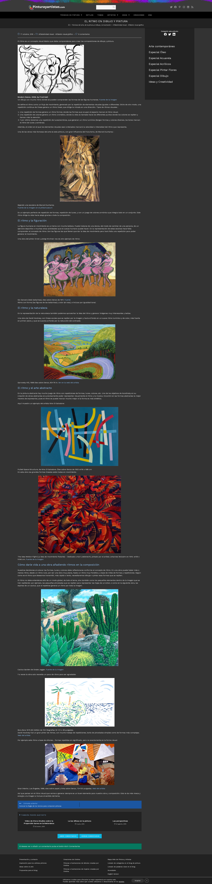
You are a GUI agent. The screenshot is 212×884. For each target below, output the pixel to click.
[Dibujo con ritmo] (51, 69)
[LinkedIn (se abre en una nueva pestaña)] (188, 7)
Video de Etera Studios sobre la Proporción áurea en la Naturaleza (39, 822)
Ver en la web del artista (68, 383)
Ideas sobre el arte (26, 867)
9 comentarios (84, 34)
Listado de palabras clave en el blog (121, 867)
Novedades (112, 870)
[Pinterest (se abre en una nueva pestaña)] (180, 7)
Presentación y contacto (28, 859)
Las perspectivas (120, 821)
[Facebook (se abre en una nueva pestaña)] (175, 7)
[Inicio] (69, 25)
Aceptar (138, 880)
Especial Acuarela (160, 58)
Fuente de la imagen (108, 100)
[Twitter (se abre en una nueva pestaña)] (171, 7)
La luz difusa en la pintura (79, 821)
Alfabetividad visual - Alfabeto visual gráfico (56, 34)
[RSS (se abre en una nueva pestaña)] (192, 7)
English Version (113, 874)
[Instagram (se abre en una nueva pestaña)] (184, 7)
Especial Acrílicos (160, 64)
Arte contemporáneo (162, 46)
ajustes (121, 881)
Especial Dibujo (158, 75)
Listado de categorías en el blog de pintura (124, 863)
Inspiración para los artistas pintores (33, 863)
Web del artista (24, 735)
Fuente (68, 300)
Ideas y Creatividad (161, 81)
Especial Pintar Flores (163, 69)
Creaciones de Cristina (71, 859)
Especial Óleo (157, 52)
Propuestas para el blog (28, 870)
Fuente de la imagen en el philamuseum (35, 208)
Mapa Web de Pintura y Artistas (119, 859)
